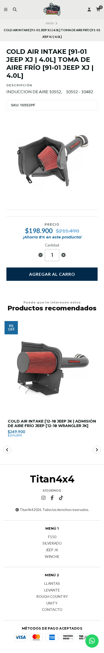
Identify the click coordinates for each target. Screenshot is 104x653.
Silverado (52, 543)
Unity (52, 603)
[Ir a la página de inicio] (52, 9)
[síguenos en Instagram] (43, 498)
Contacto (52, 610)
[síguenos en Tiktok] (61, 498)
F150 (52, 537)
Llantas (52, 584)
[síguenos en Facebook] (52, 498)
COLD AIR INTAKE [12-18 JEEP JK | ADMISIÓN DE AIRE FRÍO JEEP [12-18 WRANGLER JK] (52, 423)
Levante (52, 590)
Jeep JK (52, 550)
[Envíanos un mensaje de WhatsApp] (92, 641)
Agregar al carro (52, 274)
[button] (7, 450)
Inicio (50, 23)
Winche (52, 557)
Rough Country (52, 597)
